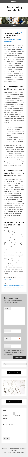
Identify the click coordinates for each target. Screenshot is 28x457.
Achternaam (17, 415)
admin (19, 39)
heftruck (11, 285)
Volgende (22, 32)
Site (6, 346)
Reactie (6, 308)
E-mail (6, 338)
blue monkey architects (14, 9)
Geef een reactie (8, 41)
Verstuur (6, 438)
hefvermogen (16, 285)
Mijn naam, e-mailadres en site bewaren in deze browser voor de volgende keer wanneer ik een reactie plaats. (14, 352)
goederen (6, 285)
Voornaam (5, 415)
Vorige (16, 32)
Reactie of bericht (8, 425)
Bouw (18, 283)
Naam (6, 330)
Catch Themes (20, 452)
